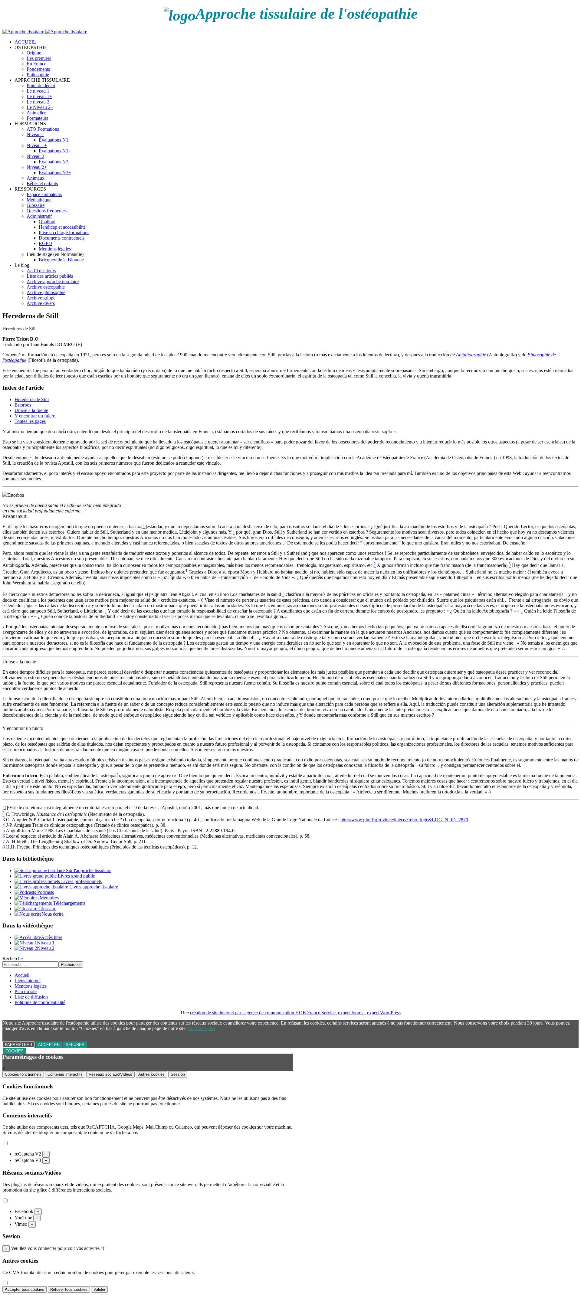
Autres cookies (151, 1074)
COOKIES (14, 1051)
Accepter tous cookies (24, 1289)
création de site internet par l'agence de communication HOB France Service (263, 1012)
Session (178, 1074)
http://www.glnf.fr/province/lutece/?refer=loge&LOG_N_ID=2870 (404, 819)
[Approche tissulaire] (44, 31)
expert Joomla (351, 1012)
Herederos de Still (32, 399)
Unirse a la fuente (31, 410)
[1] (144, 526)
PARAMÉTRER (18, 1044)
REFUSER (75, 1044)
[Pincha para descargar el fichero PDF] (4, 495)
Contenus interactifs (65, 1074)
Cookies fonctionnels (23, 1074)
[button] (31, 47)
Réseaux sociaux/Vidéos (110, 1074)
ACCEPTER (49, 1044)
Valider (99, 1289)
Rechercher (71, 964)
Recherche (12, 958)
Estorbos (23, 404)
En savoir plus (201, 1028)
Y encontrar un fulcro (35, 415)
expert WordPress (384, 1012)
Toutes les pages (30, 421)
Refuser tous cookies (68, 1289)
